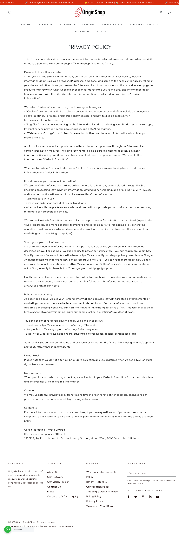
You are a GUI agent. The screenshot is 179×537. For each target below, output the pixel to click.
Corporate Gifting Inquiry (62, 496)
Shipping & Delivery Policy (102, 491)
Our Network (55, 476)
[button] (10, 12)
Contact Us (54, 486)
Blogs (50, 491)
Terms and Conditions (99, 506)
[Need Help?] (7, 529)
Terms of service (48, 526)
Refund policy (14, 526)
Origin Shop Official (26, 522)
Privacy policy (30, 526)
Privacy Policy (94, 501)
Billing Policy (94, 496)
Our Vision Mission (58, 481)
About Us (52, 472)
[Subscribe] (174, 473)
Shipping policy (65, 526)
